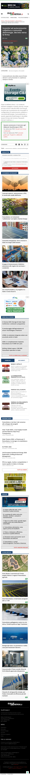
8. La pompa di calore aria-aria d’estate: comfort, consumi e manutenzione (12, 516)
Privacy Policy (3, 774)
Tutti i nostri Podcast (21, 547)
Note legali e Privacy (18, 767)
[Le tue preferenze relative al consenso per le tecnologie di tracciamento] (27, 772)
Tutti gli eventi (22, 470)
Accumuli (3, 732)
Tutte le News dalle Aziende (18, 355)
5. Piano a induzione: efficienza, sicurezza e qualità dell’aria (13, 532)
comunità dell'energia (22, 148)
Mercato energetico (10, 20)
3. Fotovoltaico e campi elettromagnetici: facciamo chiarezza (14, 542)
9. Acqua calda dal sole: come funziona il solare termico (12, 510)
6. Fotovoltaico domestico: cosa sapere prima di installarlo (13, 527)
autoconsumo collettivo (11, 148)
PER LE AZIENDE (6, 739)
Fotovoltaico (5, 17)
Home (2, 20)
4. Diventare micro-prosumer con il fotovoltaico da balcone (14, 537)
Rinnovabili (13, 17)
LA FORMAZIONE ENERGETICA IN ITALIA (18, 376)
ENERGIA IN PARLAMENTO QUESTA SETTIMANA (19, 402)
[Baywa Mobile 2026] (15, 92)
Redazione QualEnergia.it (10, 41)
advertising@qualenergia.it (11, 743)
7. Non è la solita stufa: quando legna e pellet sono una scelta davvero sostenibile (14, 522)
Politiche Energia (23, 17)
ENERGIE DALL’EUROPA (18, 389)
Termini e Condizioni (16, 768)
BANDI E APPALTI (16, 364)
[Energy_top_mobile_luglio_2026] (15, 5)
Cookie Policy (10, 774)
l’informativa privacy (19, 164)
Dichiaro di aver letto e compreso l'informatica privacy (16, 162)
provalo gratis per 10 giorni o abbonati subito (13, 135)
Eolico (2, 736)
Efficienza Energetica (5, 734)
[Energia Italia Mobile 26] (15, 305)
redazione (16, 764)
